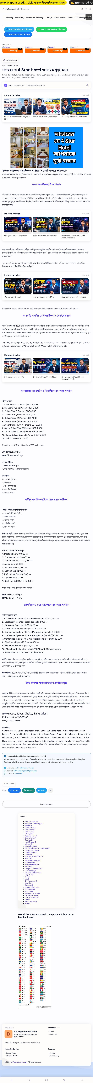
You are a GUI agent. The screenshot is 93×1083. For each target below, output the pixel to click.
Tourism (28, 867)
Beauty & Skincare (32, 887)
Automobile (30, 863)
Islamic (28, 844)
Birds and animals (32, 895)
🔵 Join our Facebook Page (18, 34)
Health (28, 826)
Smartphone (30, 838)
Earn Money (30, 830)
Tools (27, 877)
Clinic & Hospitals (31, 897)
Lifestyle (29, 834)
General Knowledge (32, 860)
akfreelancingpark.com (25, 768)
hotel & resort (30, 842)
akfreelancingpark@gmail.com (25, 771)
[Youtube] (30, 1043)
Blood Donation (31, 901)
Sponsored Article (32, 865)
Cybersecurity (30, 871)
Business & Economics (34, 856)
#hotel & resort (9, 784)
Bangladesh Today (32, 850)
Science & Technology (34, 824)
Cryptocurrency (31, 881)
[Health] (70, 18)
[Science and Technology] (35, 18)
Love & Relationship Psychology (37, 848)
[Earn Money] (19, 18)
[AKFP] (10, 85)
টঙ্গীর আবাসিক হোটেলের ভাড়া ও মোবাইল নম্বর (46, 683)
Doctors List (30, 889)
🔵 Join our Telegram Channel (19, 29)
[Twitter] (23, 1043)
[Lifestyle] (49, 18)
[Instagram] (16, 1043)
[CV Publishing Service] (83, 18)
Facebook (18, 774)
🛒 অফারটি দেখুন (12, 51)
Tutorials (29, 840)
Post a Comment (46, 804)
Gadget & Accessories (33, 869)
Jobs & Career (31, 822)
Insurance (29, 891)
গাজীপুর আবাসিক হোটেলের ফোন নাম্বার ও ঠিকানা (46, 499)
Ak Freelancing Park (14, 9)
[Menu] (46, 1080)
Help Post (29, 875)
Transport (29, 885)
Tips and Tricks (31, 836)
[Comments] (81, 1080)
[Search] (82, 9)
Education (29, 832)
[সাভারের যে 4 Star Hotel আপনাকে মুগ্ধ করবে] (46, 147)
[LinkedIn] (37, 1043)
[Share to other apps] (50, 790)
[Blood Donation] (60, 18)
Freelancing (30, 828)
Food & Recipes (31, 852)
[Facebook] (8, 1043)
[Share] (64, 1080)
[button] (85, 9)
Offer (27, 899)
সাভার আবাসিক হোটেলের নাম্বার (46, 184)
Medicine (28, 883)
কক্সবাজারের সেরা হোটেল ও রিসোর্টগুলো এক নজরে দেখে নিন (46, 391)
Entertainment (31, 846)
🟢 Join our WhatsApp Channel (51, 29)
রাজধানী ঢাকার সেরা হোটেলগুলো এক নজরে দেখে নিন (46, 605)
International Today (32, 893)
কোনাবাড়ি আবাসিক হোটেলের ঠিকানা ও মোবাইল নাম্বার (47, 315)
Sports (27, 903)
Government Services (33, 873)
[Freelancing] (9, 18)
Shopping (29, 854)
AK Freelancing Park (58, 1062)
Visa (27, 879)
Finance (28, 858)
